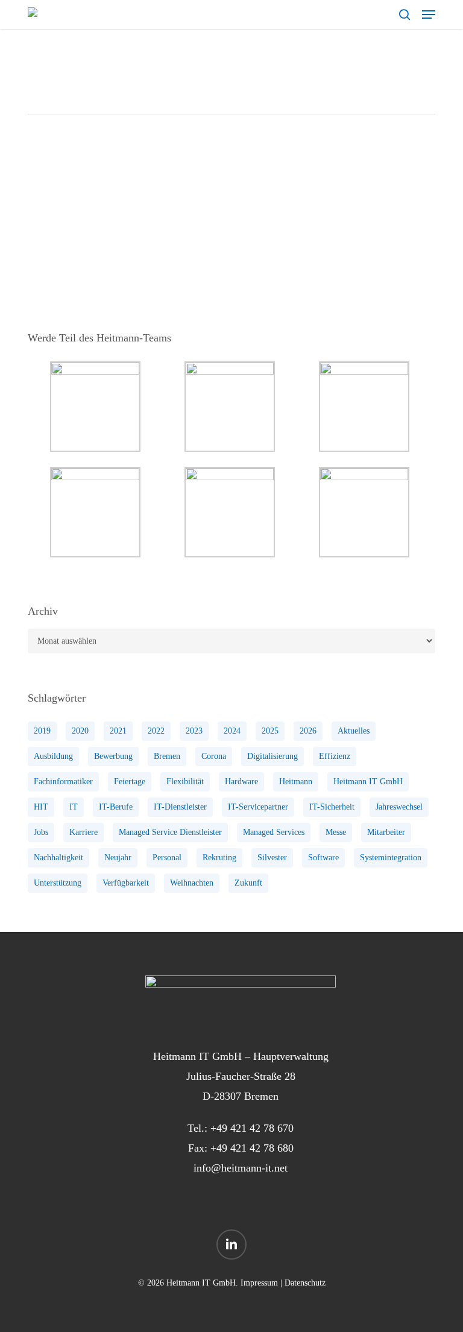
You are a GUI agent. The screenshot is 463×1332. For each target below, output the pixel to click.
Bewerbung (113, 756)
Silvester (272, 857)
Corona (213, 756)
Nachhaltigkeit (58, 857)
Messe (336, 832)
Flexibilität (185, 781)
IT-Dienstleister (180, 806)
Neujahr (117, 857)
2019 (42, 730)
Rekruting (219, 857)
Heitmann (295, 781)
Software (323, 857)
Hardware (241, 781)
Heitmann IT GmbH (368, 781)
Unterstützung (57, 882)
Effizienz (334, 756)
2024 (232, 730)
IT (73, 806)
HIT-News (205, 177)
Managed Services (273, 832)
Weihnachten (191, 882)
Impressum (259, 1282)
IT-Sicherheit (331, 806)
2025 (270, 730)
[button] (428, 14)
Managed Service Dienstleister (170, 832)
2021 (118, 730)
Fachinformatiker (63, 781)
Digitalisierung (272, 756)
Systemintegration (390, 857)
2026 (308, 730)
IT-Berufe (116, 806)
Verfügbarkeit (125, 882)
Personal (167, 857)
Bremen (167, 756)
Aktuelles (354, 730)
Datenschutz (305, 1282)
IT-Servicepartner (258, 806)
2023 (194, 730)
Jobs (41, 832)
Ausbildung (53, 756)
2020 (80, 730)
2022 (156, 730)
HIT (41, 806)
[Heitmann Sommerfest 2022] (95, 223)
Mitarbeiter (386, 832)
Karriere (83, 832)
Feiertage (129, 781)
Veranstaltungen (259, 177)
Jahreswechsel (399, 806)
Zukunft (248, 882)
